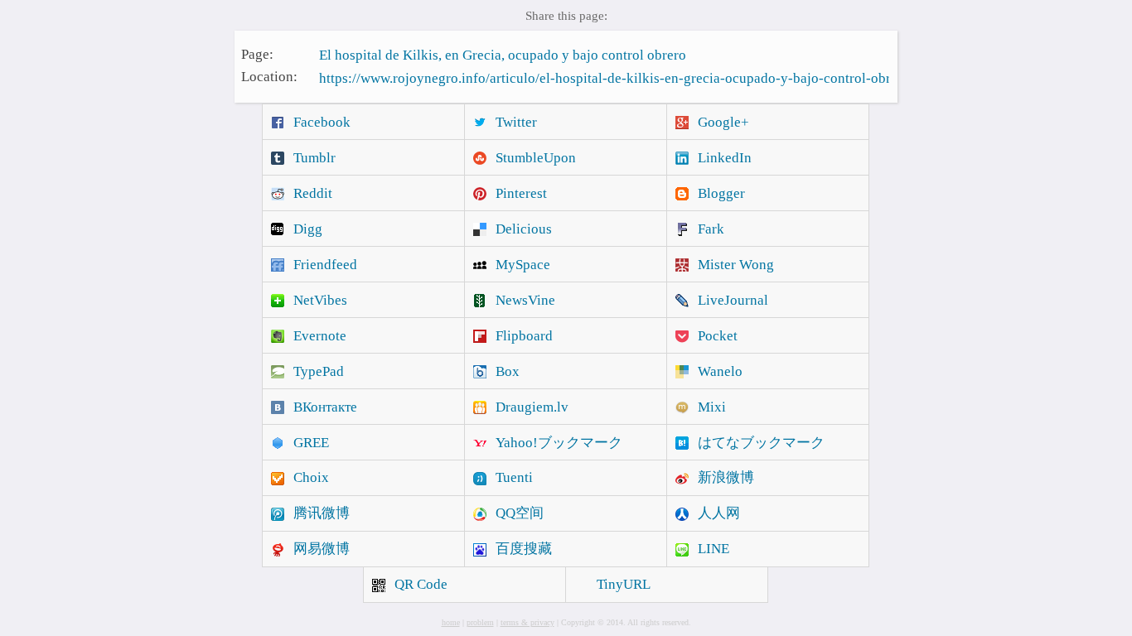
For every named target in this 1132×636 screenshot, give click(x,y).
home (451, 622)
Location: (269, 76)
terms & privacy (527, 622)
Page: (257, 53)
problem (480, 622)
